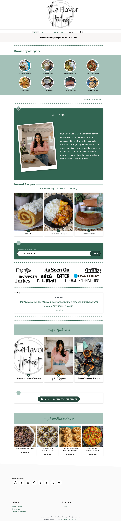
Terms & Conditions (19, 512)
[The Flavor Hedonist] (60, 27)
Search (95, 253)
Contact (65, 506)
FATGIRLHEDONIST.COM (69, 520)
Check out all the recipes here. (91, 99)
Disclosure (16, 509)
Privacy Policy (17, 506)
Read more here (80, 159)
